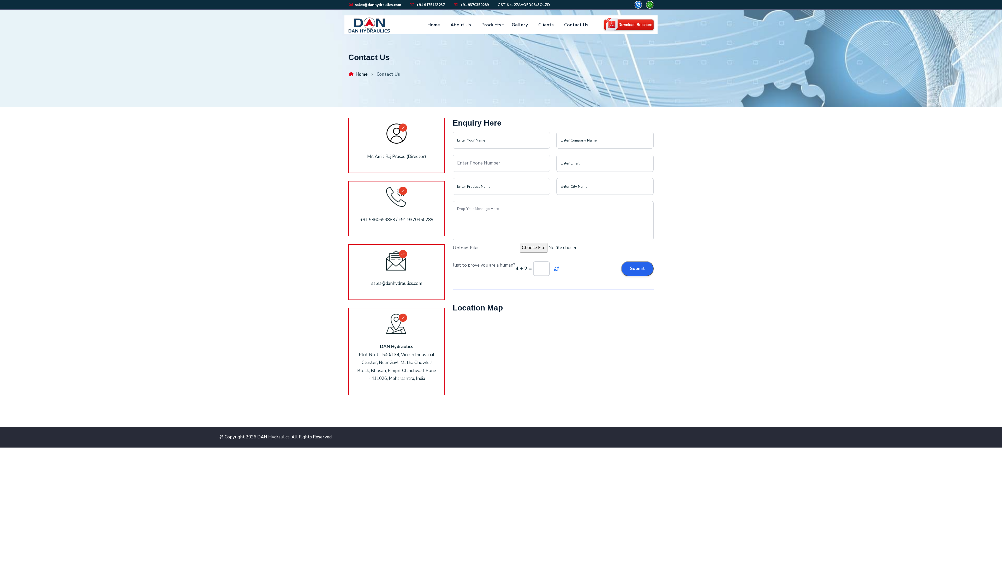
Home (433, 25)
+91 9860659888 (377, 220)
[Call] (638, 4)
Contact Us (576, 25)
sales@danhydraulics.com (377, 4)
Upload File (465, 248)
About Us (460, 25)
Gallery (520, 25)
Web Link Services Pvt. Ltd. (753, 437)
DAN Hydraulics (273, 437)
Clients (546, 25)
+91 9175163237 (430, 4)
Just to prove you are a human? (484, 265)
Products (491, 25)
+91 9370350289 (474, 4)
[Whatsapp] (650, 4)
